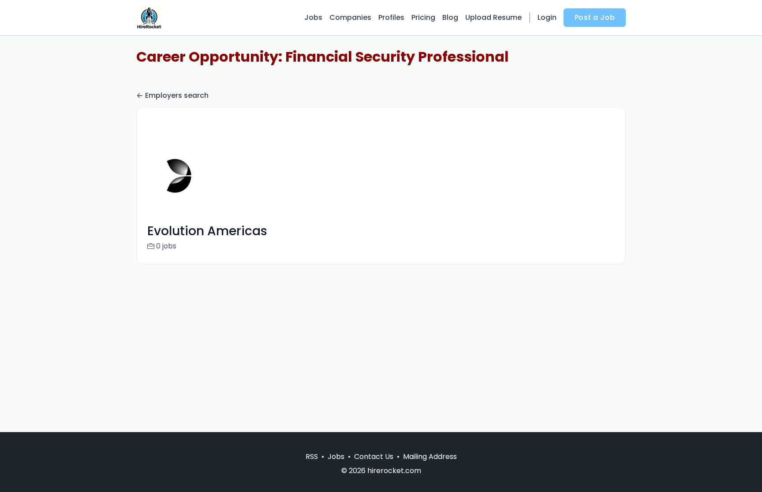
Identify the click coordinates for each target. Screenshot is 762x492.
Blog (450, 17)
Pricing (423, 17)
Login (547, 17)
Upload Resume (493, 17)
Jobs (313, 17)
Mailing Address (430, 456)
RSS (312, 456)
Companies (350, 17)
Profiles (391, 17)
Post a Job (595, 17)
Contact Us (373, 456)
